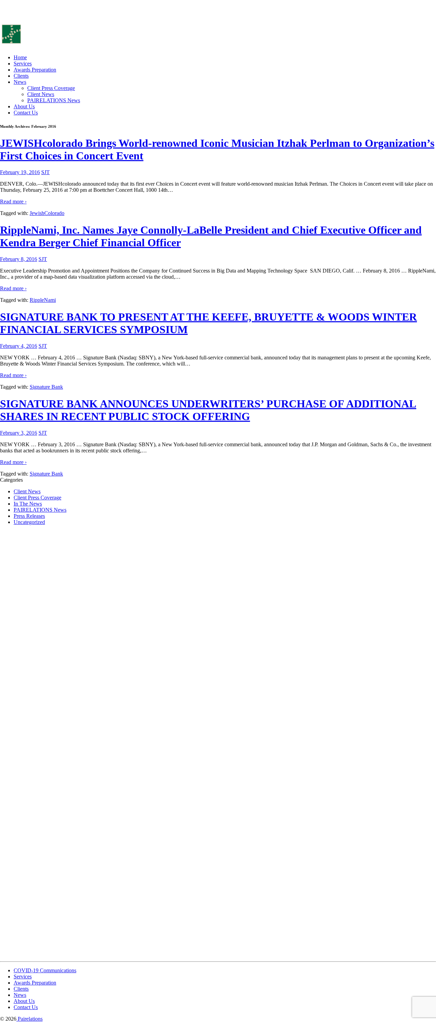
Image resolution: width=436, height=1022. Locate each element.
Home (20, 57)
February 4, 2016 (18, 346)
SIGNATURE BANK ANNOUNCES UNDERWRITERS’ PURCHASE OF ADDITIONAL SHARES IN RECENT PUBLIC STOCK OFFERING (208, 410)
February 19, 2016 (20, 172)
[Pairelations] (42, 46)
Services (23, 63)
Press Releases (29, 516)
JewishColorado (47, 213)
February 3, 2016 (18, 433)
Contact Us (26, 112)
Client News (40, 94)
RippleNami (43, 300)
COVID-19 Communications (45, 970)
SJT (45, 172)
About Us (24, 106)
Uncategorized (29, 522)
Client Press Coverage (51, 88)
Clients (21, 76)
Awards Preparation (35, 70)
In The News (28, 504)
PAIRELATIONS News (53, 100)
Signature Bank (46, 387)
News (20, 82)
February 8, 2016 (18, 259)
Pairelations (29, 1019)
